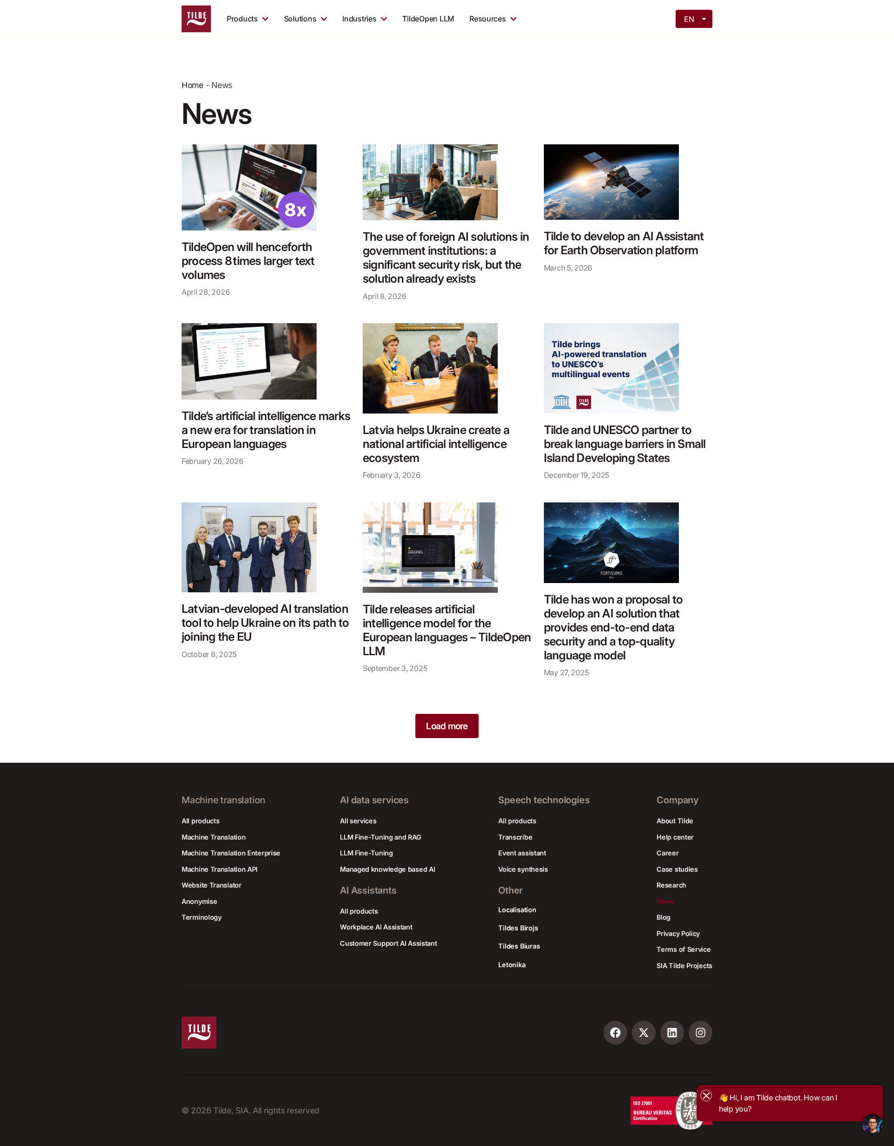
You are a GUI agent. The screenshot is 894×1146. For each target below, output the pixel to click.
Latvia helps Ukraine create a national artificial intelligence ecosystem (436, 444)
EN (689, 19)
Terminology (202, 917)
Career (667, 853)
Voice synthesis (523, 869)
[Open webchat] (872, 1124)
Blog (663, 917)
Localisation (517, 910)
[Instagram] (700, 1032)
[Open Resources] (513, 18)
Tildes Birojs (518, 928)
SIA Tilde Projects (684, 966)
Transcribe (515, 837)
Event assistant (522, 853)
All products (200, 821)
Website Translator (212, 885)
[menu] (694, 18)
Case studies (677, 869)
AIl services (358, 821)
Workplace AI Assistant (376, 927)
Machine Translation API (219, 869)
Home (192, 85)
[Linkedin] (672, 1032)
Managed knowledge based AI (387, 869)
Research (671, 885)
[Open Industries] (383, 18)
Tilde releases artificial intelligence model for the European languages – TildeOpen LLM (447, 630)
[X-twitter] (644, 1032)
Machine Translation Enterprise (231, 853)
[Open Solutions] (323, 18)
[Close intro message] (706, 1095)
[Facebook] (615, 1032)
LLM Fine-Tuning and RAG (380, 837)
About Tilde (675, 821)
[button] (446, 726)
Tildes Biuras (519, 946)
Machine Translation (213, 837)
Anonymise (199, 901)
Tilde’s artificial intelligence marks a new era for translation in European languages (266, 430)
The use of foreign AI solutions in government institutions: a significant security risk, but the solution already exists (446, 257)
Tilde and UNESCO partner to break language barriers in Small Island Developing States (625, 444)
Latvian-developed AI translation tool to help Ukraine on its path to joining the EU (265, 623)
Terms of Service (684, 949)
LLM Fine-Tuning (366, 853)
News (666, 901)
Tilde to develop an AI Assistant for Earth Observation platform (624, 244)
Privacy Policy (678, 933)
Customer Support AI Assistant (388, 943)
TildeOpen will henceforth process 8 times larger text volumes (248, 261)
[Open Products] (265, 18)
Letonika (511, 965)
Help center (675, 837)
